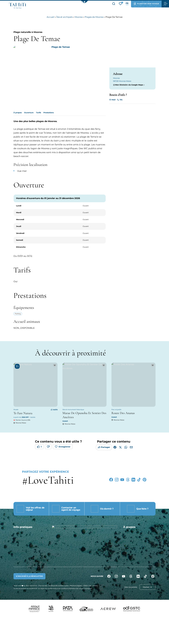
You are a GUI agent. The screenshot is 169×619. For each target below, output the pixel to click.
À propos (17, 112)
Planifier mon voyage (148, 4)
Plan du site (42, 586)
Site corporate (130, 587)
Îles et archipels (64, 17)
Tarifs (38, 112)
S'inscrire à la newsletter (29, 576)
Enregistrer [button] (64, 447)
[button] (84, 1)
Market (146, 587)
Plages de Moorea (94, 17)
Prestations (48, 112)
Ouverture (29, 112)
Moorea (79, 17)
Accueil (50, 17)
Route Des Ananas (123, 413)
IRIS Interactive (31, 586)
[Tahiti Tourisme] (17, 5)
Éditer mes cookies (91, 586)
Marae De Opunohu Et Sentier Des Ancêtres (84, 415)
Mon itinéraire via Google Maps (129, 85)
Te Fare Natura (22, 413)
